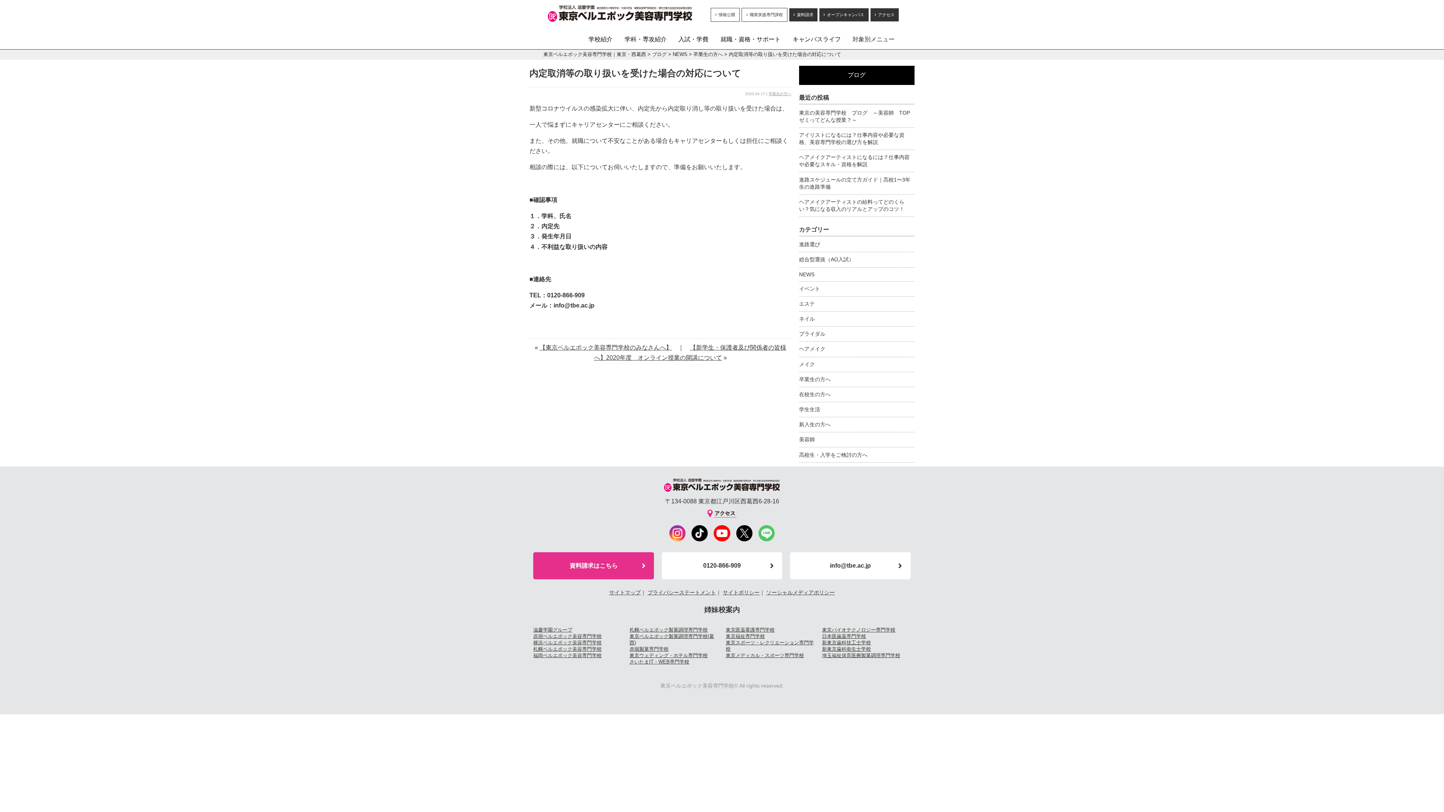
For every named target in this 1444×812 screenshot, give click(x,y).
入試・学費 (693, 39)
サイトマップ (625, 592)
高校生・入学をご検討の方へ (833, 455)
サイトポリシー (741, 592)
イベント (809, 289)
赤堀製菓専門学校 (649, 649)
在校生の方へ (815, 394)
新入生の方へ (815, 424)
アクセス (886, 14)
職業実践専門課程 (766, 14)
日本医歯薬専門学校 (844, 636)
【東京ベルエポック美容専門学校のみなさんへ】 (606, 347)
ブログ (659, 54)
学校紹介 (601, 39)
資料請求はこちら (594, 565)
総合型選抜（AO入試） (826, 259)
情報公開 (727, 14)
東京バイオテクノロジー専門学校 (858, 630)
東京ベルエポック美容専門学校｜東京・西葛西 (594, 54)
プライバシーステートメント (682, 592)
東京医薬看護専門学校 (750, 630)
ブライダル (812, 334)
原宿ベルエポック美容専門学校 (567, 636)
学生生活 (809, 409)
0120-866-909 (722, 565)
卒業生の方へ (708, 54)
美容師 (807, 439)
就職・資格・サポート (750, 39)
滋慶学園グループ (552, 630)
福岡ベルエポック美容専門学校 (567, 655)
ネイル (807, 319)
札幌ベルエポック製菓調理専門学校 (668, 630)
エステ (807, 304)
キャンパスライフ (817, 39)
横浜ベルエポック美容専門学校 (567, 642)
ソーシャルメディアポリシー (800, 592)
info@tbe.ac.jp (850, 565)
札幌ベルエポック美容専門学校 (567, 649)
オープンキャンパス (845, 14)
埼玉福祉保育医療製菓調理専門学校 (861, 655)
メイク (807, 364)
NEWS (680, 54)
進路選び (809, 244)
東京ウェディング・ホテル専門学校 (668, 655)
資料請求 (805, 14)
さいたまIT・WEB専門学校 (659, 662)
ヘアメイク (812, 349)
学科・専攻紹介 (646, 39)
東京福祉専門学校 (745, 636)
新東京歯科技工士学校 (846, 642)
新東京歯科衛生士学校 (846, 649)
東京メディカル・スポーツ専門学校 (765, 655)
